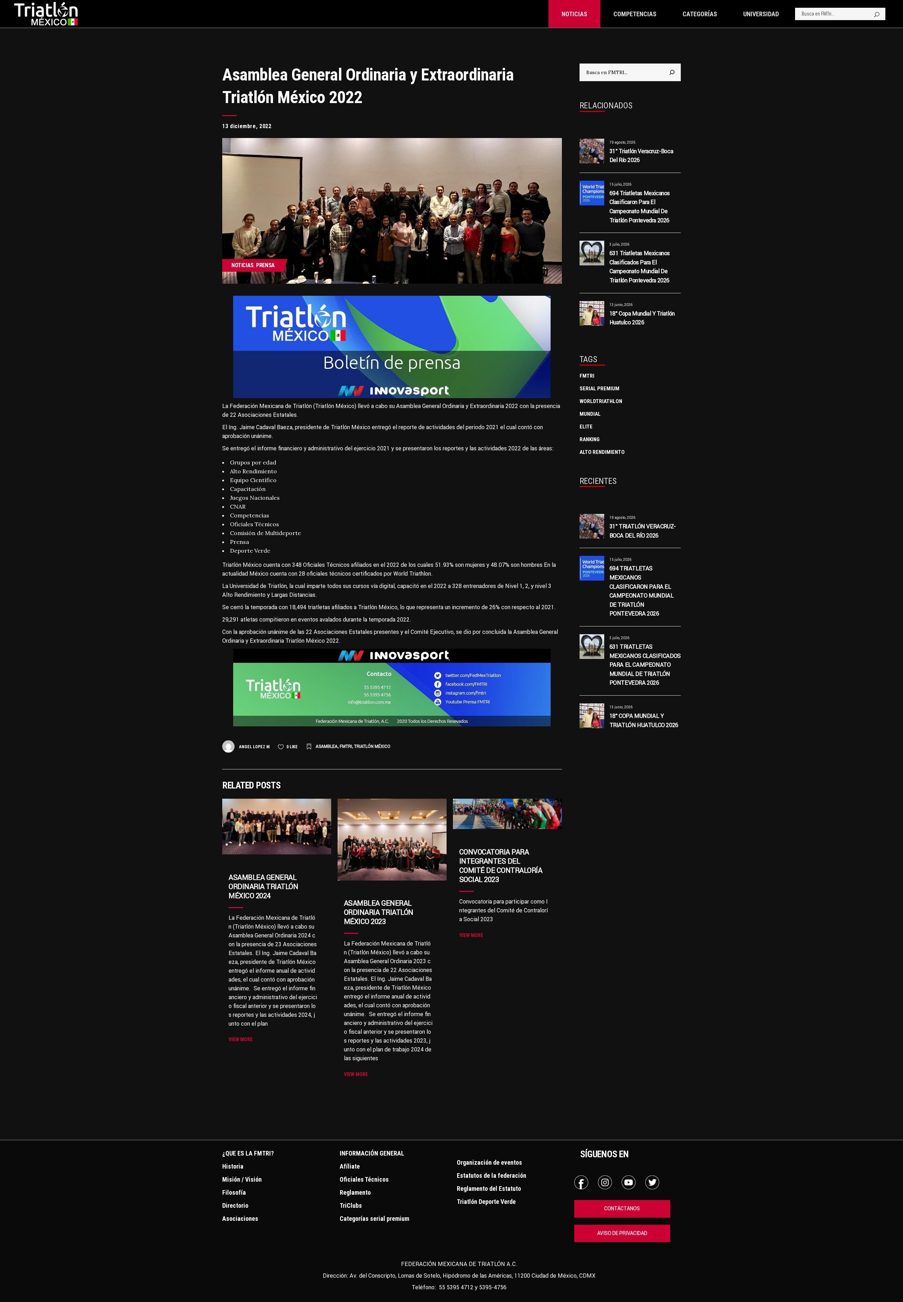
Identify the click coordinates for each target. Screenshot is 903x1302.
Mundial (590, 414)
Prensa (265, 265)
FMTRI (346, 746)
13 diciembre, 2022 (247, 126)
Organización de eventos (489, 1162)
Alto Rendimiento (602, 452)
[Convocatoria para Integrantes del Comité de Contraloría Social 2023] (507, 814)
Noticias (242, 265)
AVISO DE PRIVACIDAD (622, 1233)
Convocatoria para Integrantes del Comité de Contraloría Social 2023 (501, 865)
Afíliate (350, 1166)
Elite (586, 427)
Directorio (235, 1205)
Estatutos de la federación (491, 1175)
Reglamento (355, 1192)
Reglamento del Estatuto (489, 1188)
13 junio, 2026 (621, 304)
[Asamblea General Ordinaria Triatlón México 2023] (392, 840)
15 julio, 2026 (620, 184)
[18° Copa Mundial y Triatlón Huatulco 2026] (592, 313)
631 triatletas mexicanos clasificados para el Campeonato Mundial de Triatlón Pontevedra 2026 (645, 664)
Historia (232, 1166)
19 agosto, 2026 (622, 142)
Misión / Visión (242, 1179)
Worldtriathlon (601, 401)
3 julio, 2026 (619, 244)
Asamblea (327, 746)
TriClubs (351, 1205)
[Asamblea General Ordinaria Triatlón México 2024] (276, 826)
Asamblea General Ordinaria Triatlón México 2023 (378, 912)
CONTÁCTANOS (622, 1208)
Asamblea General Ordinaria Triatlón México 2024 (263, 886)
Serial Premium (599, 388)
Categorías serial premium (374, 1218)
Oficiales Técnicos (364, 1179)
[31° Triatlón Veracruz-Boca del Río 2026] (592, 151)
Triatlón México (372, 746)
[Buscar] (672, 72)
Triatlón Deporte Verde (486, 1201)
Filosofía (234, 1192)
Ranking (590, 439)
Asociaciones (240, 1218)
